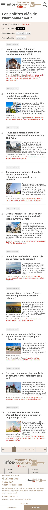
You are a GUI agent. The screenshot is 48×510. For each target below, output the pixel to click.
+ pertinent (20, 28)
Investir (10, 472)
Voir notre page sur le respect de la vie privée (16, 500)
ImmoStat (9, 78)
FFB (7, 243)
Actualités (35, 469)
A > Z (18, 38)
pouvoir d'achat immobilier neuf (20, 438)
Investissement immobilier (35, 75)
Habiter (10, 469)
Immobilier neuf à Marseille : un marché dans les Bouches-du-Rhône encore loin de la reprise (22, 96)
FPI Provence (35, 119)
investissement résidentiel (30, 77)
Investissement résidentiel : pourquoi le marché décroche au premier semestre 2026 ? (23, 51)
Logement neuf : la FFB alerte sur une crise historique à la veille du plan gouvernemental (23, 216)
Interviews (35, 472)
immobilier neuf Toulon (13, 360)
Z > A (24, 38)
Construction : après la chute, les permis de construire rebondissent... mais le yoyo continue (23, 176)
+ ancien (20, 33)
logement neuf (40, 241)
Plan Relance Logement (18, 243)
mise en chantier (19, 200)
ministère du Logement (33, 200)
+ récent (27, 33)
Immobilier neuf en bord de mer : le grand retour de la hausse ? (24, 257)
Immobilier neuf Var (32, 358)
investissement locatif (13, 77)
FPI (31, 321)
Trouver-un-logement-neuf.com (27, 278)
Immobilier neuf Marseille (34, 118)
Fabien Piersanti (34, 360)
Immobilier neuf (31, 276)
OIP (42, 119)
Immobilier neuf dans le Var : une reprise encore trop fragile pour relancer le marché (23, 336)
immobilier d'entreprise (13, 158)
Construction (30, 198)
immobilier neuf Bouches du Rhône (17, 119)
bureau (24, 158)
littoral (11, 280)
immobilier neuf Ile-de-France (16, 321)
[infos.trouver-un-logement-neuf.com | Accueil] (24, 5)
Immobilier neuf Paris (33, 319)
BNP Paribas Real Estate (22, 78)
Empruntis (35, 438)
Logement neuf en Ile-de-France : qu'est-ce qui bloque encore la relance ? (23, 295)
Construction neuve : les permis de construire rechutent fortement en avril (24, 376)
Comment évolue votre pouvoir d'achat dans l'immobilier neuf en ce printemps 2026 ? (23, 415)
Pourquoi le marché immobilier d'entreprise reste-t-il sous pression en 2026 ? (25, 135)
